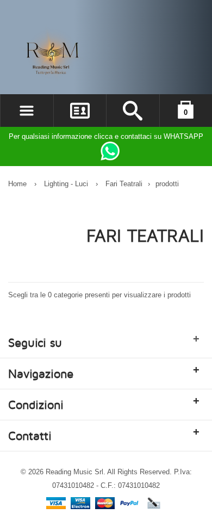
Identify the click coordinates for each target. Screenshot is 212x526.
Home (17, 184)
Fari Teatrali (123, 184)
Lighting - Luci (66, 184)
